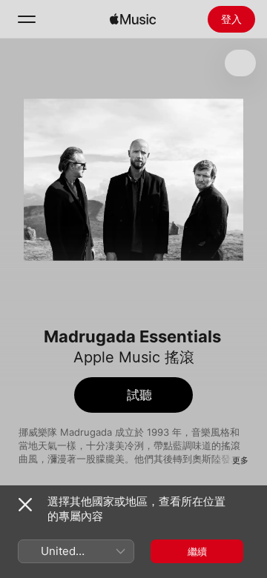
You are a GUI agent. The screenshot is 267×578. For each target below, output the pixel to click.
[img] (133, 19)
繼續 (197, 551)
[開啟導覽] (26, 19)
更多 (240, 460)
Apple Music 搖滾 (133, 357)
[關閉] (25, 504)
